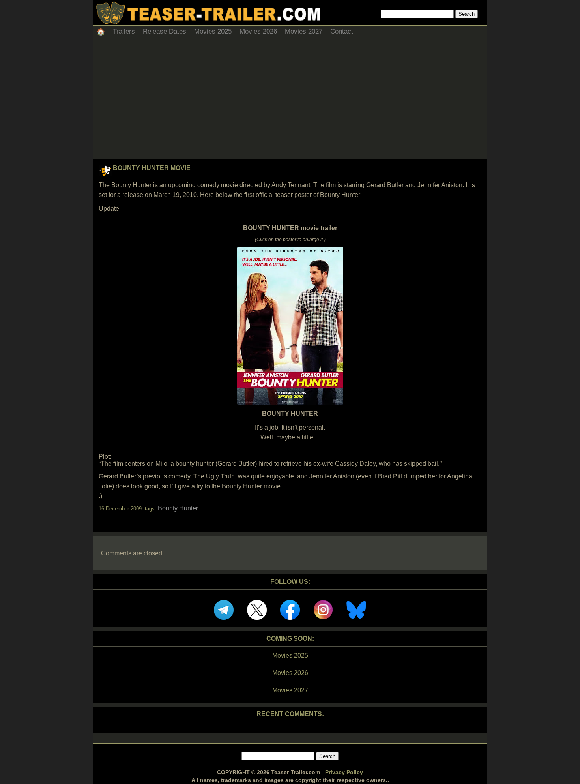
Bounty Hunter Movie (152, 168)
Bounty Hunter (178, 508)
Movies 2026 (258, 31)
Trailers (124, 31)
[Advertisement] (290, 99)
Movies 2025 (213, 31)
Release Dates (164, 31)
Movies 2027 (303, 31)
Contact (341, 31)
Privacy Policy (344, 772)
